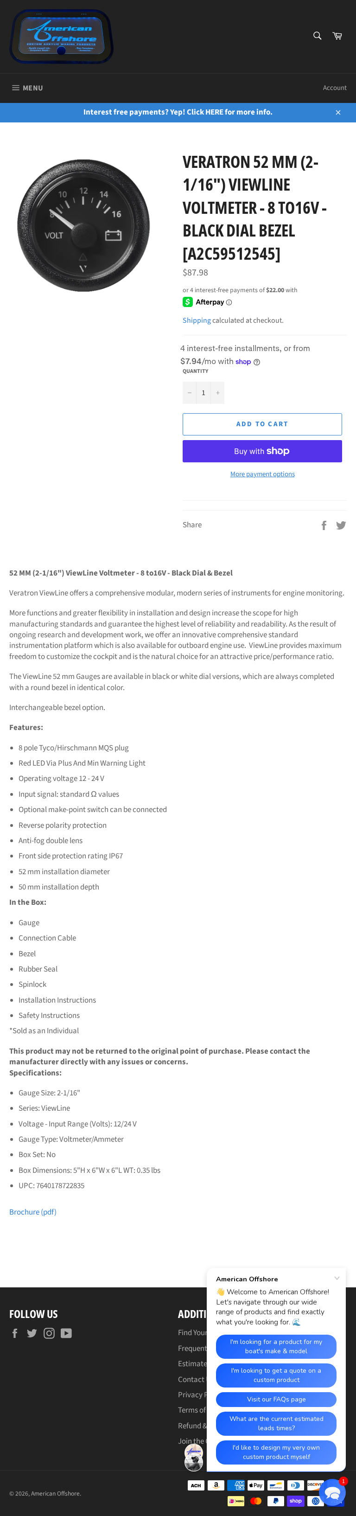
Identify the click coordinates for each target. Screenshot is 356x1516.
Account (335, 88)
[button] (332, 1492)
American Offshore (55, 1493)
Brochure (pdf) (33, 1212)
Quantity (195, 371)
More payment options (262, 474)
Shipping (197, 320)
